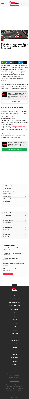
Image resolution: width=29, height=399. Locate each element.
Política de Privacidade (14, 377)
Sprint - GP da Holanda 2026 (10, 258)
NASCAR (14, 323)
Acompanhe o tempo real (19, 126)
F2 (14, 312)
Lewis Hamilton (9, 220)
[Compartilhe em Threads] (25, 62)
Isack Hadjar (8, 232)
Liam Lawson (8, 234)
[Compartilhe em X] (16, 62)
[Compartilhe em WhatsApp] (3, 62)
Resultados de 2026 (8, 273)
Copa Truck (14, 333)
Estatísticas (14, 309)
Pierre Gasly (8, 236)
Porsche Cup (14, 330)
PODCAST (14, 364)
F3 (14, 316)
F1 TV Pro (5, 111)
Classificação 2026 (14, 302)
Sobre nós (14, 344)
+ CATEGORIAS (14, 340)
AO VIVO (14, 292)
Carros (14, 337)
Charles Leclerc (9, 225)
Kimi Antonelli (8, 215)
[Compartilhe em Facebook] (7, 62)
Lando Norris (8, 222)
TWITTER (14, 354)
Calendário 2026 (14, 298)
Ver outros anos (18, 273)
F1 (2, 40)
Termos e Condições (14, 381)
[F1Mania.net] (14, 4)
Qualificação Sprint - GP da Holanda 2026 (13, 263)
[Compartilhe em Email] (12, 62)
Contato (14, 347)
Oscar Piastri (8, 229)
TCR (14, 326)
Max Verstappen (9, 227)
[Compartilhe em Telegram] (20, 62)
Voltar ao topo (14, 286)
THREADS (14, 361)
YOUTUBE (14, 350)
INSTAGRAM (14, 357)
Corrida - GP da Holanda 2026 (10, 248)
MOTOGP (14, 319)
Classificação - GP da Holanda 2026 (12, 253)
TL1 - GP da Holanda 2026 (9, 268)
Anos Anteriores (14, 305)
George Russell (9, 217)
